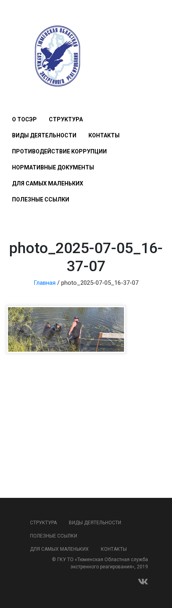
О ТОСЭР (24, 119)
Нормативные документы (53, 167)
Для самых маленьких (47, 183)
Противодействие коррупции (59, 151)
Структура (66, 119)
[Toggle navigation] (16, 95)
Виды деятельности (44, 135)
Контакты (104, 135)
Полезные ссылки (40, 199)
